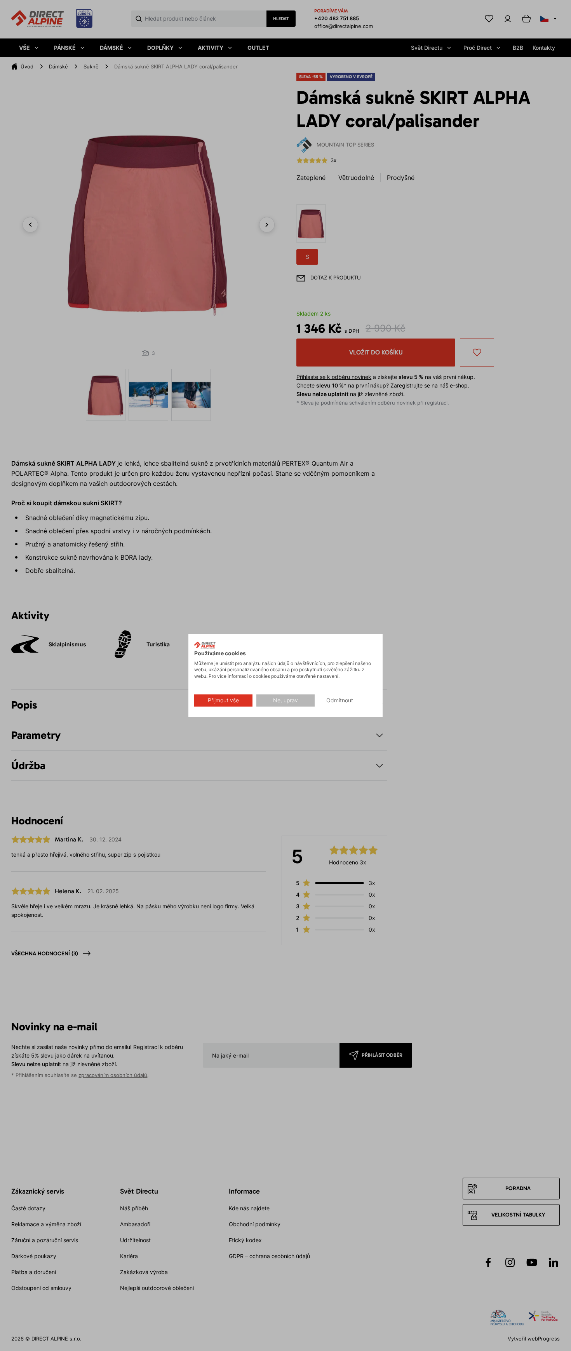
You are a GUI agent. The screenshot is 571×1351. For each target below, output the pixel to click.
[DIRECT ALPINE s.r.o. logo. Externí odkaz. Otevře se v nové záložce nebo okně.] (205, 645)
